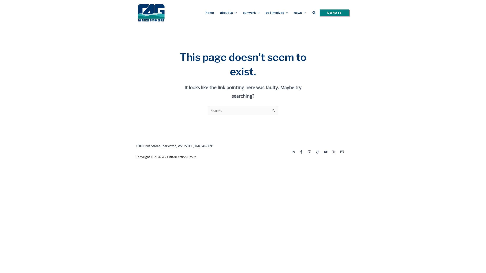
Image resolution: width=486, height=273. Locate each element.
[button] (235, 13)
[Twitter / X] (334, 152)
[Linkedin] (293, 152)
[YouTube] (325, 152)
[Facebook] (301, 152)
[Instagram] (309, 152)
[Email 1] (342, 152)
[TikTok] (317, 152)
